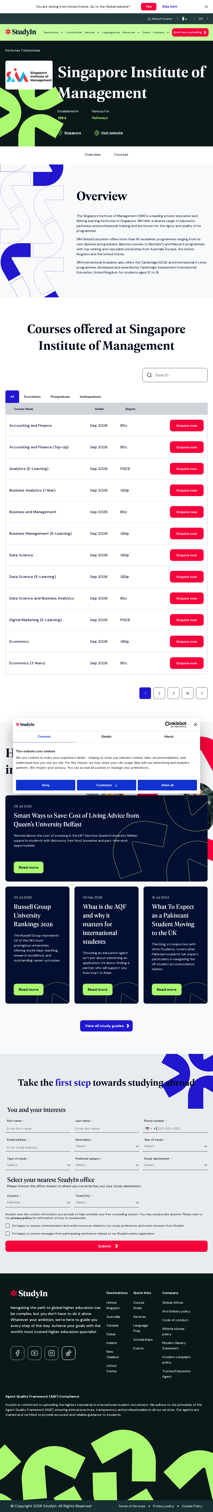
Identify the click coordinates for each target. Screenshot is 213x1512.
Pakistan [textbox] (13, 1202)
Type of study (18, 1158)
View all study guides (104, 1025)
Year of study (154, 1140)
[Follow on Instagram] (51, 1353)
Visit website (112, 133)
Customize (104, 785)
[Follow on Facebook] (17, 1353)
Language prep (111, 32)
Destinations (51, 32)
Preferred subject (89, 1158)
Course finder (74, 32)
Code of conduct (175, 1320)
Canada (112, 1325)
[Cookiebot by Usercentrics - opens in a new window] (168, 724)
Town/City (84, 1196)
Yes (149, 6)
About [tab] (168, 736)
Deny (46, 785)
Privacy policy (163, 1506)
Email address (18, 1140)
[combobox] (150, 1128)
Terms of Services (131, 1506)
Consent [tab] (44, 736)
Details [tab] (107, 736)
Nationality (84, 1140)
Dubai (110, 1334)
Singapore (72, 133)
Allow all (167, 785)
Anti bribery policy (176, 1311)
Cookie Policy (192, 1506)
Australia (113, 1317)
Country (14, 1196)
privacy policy (21, 1218)
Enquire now (187, 425)
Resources (129, 32)
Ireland (111, 1343)
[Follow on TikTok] (69, 1353)
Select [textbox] (81, 1146)
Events (146, 32)
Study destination (158, 1158)
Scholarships (143, 1339)
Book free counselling (188, 32)
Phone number (155, 1121)
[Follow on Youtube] (34, 1353)
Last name (84, 1121)
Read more (28, 867)
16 (187, 693)
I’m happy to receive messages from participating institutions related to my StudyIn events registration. (83, 1233)
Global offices (172, 1302)
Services (90, 32)
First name (15, 1121)
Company (159, 32)
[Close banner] (195, 724)
